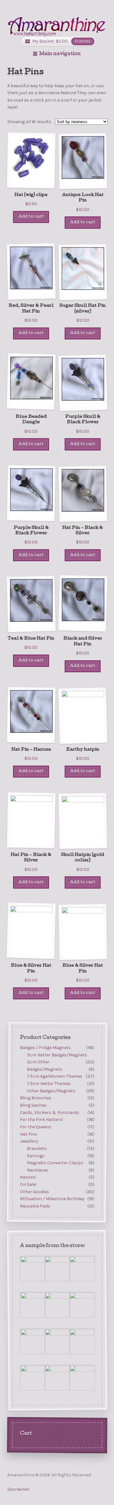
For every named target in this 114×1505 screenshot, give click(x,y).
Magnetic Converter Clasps (55, 1163)
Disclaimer (18, 1489)
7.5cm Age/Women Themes (54, 1076)
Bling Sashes (33, 1105)
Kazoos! (28, 1177)
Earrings (36, 1155)
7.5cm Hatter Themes (49, 1083)
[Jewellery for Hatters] (57, 26)
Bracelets (37, 1148)
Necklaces (37, 1170)
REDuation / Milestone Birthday (52, 1198)
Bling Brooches (35, 1098)
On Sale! (28, 1184)
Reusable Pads (35, 1206)
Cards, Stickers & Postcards (49, 1112)
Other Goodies (34, 1191)
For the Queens (35, 1127)
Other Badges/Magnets (51, 1091)
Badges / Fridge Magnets (45, 1047)
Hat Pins (28, 1134)
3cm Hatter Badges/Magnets (57, 1054)
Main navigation (60, 54)
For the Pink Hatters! (41, 1119)
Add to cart (31, 217)
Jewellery (29, 1141)
